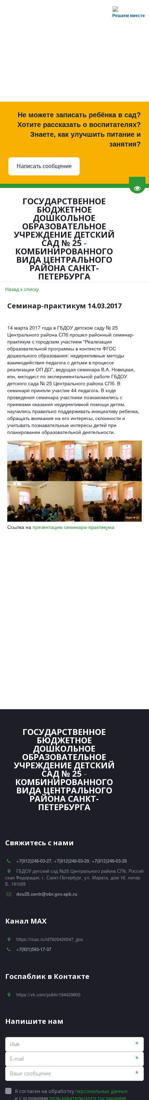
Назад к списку (22, 288)
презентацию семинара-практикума (73, 526)
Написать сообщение (44, 166)
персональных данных (102, 1091)
